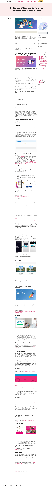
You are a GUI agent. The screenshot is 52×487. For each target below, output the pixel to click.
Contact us (17, 471)
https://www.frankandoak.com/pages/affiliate (29, 371)
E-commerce (41, 54)
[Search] (47, 33)
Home (15, 1)
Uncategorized (41, 82)
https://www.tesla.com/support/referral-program (29, 220)
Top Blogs (40, 80)
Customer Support (41, 53)
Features (22, 1)
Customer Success (41, 52)
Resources (27, 1)
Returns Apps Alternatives (42, 70)
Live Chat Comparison (42, 67)
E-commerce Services (42, 55)
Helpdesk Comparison (42, 57)
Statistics (40, 79)
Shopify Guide (41, 78)
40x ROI (27, 216)
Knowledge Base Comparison (43, 63)
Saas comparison (41, 75)
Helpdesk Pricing (41, 58)
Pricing (19, 1)
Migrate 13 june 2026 (42, 69)
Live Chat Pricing (41, 68)
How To (40, 59)
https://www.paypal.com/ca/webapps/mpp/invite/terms (23, 196)
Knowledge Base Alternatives (43, 61)
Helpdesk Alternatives (42, 56)
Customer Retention (42, 51)
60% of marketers (19, 76)
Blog (35, 1)
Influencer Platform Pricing (43, 60)
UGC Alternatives (41, 81)
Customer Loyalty (41, 50)
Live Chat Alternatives (42, 66)
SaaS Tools (40, 76)
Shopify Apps (41, 77)
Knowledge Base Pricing (42, 65)
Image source (17, 253)
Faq (31, 1)
